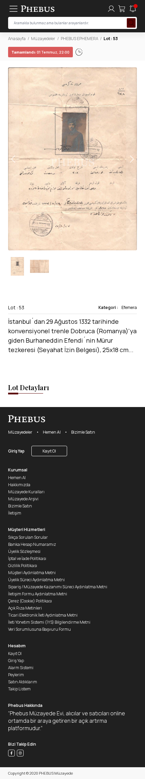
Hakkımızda (19, 485)
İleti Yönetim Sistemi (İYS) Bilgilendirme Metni (49, 622)
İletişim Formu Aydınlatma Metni (37, 594)
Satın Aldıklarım (22, 682)
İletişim (14, 513)
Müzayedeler (43, 38)
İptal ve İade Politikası (27, 558)
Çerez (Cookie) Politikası (30, 601)
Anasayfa (17, 38)
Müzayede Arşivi (23, 499)
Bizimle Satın (83, 432)
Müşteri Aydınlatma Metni (32, 572)
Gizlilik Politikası (22, 565)
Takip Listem (19, 689)
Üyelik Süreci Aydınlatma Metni (36, 580)
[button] (131, 158)
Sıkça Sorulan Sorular (28, 537)
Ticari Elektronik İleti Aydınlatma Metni (43, 615)
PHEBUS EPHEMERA (79, 38)
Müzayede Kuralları (26, 492)
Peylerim (16, 675)
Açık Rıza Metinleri (25, 608)
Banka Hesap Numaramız (32, 544)
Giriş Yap (16, 451)
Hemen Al (52, 432)
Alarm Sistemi (20, 668)
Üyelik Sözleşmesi (24, 551)
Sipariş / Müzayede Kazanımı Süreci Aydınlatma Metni (57, 587)
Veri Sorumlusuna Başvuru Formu (39, 629)
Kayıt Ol (49, 451)
